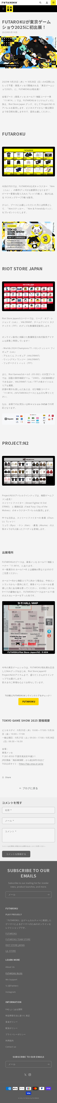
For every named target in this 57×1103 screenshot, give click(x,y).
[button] (40, 2)
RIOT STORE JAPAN (15, 945)
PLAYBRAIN (35, 1098)
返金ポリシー (12, 1021)
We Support (11, 979)
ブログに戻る (30, 788)
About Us (10, 967)
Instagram (11, 992)
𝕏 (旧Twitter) (12, 985)
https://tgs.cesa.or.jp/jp (31, 763)
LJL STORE (11, 951)
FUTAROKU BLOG (14, 973)
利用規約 (10, 1040)
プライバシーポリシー (16, 1034)
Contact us (11, 1046)
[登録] (48, 894)
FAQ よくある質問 (14, 1009)
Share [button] (8, 777)
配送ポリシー (12, 1028)
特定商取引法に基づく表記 (18, 1015)
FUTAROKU (28, 701)
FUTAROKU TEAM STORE (18, 939)
